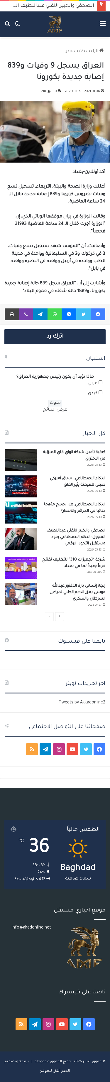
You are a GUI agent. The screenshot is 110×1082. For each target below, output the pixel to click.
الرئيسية (90, 51)
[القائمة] (103, 26)
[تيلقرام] (40, 314)
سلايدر (72, 51)
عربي (92, 383)
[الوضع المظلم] (18, 26)
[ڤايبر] (26, 314)
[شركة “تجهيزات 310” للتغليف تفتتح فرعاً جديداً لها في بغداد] (21, 568)
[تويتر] (83, 314)
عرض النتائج (55, 410)
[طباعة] (12, 314)
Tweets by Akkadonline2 (82, 702)
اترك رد (55, 337)
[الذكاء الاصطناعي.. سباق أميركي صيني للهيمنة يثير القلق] (21, 486)
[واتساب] (55, 314)
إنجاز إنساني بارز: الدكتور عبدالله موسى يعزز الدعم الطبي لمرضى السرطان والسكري (77, 592)
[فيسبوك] (98, 314)
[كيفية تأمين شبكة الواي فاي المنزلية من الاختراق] (21, 460)
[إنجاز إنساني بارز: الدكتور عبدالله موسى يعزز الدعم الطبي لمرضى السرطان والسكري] (21, 594)
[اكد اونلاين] (55, 24)
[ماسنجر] (69, 314)
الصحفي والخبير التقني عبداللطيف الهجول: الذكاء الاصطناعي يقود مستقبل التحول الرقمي (76, 537)
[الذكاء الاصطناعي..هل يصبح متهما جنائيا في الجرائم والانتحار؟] (21, 513)
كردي (92, 393)
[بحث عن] (7, 26)
